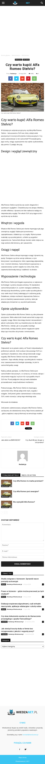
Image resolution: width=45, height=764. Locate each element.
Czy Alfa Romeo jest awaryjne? (26, 491)
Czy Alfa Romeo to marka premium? (28, 481)
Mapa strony (22, 757)
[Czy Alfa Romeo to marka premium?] (6, 483)
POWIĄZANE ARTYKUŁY (10, 475)
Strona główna (5, 55)
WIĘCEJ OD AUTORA (29, 475)
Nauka (3, 584)
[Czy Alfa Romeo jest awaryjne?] (6, 494)
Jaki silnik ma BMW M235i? (10, 440)
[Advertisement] (22, 29)
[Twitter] (25, 749)
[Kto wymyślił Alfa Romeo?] (6, 504)
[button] (42, 3)
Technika (4, 622)
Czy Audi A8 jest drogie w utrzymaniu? (35, 441)
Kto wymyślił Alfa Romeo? (24, 502)
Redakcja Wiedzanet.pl (14, 584)
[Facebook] (19, 749)
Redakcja (13, 73)
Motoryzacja (19, 59)
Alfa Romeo (26, 59)
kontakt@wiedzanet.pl (30, 735)
